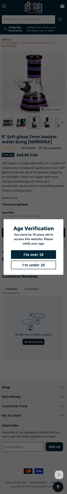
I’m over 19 (33, 255)
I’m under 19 (34, 265)
